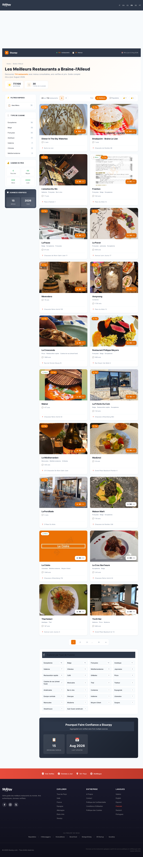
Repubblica (32, 837)
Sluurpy (59, 818)
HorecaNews (60, 837)
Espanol (118, 802)
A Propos (89, 794)
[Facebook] (4, 804)
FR (132, 5)
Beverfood (73, 837)
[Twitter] (16, 804)
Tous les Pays (62, 794)
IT (119, 5)
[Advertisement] (71, 28)
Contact (89, 798)
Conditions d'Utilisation (94, 806)
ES (127, 5)
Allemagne (60, 810)
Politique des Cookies (94, 810)
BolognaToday (87, 837)
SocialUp (112, 837)
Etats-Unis (60, 814)
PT (140, 5)
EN (123, 5)
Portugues (119, 814)
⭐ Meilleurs (101, 98)
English (118, 798)
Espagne (60, 806)
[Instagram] (10, 804)
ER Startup (100, 837)
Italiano (118, 794)
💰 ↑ (125, 98)
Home (9, 64)
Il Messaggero (46, 837)
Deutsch (119, 810)
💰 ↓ (132, 98)
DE (136, 5)
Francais (119, 806)
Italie (58, 798)
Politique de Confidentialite (96, 802)
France (59, 802)
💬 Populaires (114, 98)
